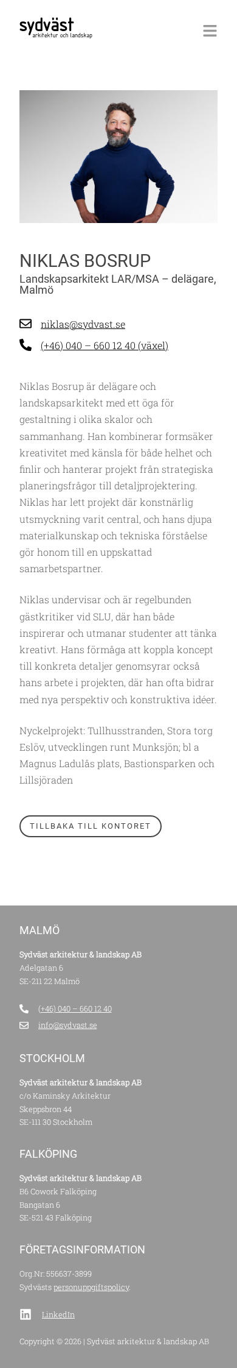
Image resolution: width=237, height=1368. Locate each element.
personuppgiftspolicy (91, 1287)
